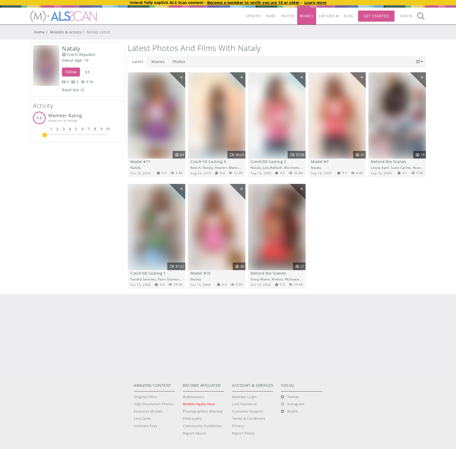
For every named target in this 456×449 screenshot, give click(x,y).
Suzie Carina (401, 167)
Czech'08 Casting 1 (148, 273)
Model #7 (320, 161)
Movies (158, 61)
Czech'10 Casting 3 (208, 161)
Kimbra (277, 279)
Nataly (135, 167)
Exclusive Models (148, 411)
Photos (179, 61)
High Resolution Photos (154, 404)
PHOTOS (287, 16)
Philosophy (192, 418)
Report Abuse (194, 433)
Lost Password (244, 404)
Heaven (221, 167)
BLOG (348, 16)
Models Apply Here (199, 404)
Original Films (145, 397)
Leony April (380, 167)
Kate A (196, 167)
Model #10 (201, 273)
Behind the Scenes (388, 161)
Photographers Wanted (202, 411)
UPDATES (253, 16)
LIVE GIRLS (327, 16)
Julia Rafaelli (272, 167)
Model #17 (140, 161)
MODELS (307, 16)
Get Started (376, 15)
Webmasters (193, 397)
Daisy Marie (260, 279)
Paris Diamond (169, 279)
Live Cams (142, 418)
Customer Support (247, 411)
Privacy (238, 426)
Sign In (406, 16)
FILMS (271, 16)
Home (39, 32)
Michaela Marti (297, 279)
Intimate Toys (145, 426)
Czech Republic (81, 54)
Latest (137, 61)
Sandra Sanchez (143, 279)
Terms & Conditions (248, 418)
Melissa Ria (238, 167)
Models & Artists (65, 32)
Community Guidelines (202, 426)
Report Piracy (243, 433)
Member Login (244, 397)
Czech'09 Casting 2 (268, 161)
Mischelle (292, 167)
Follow (71, 71)
